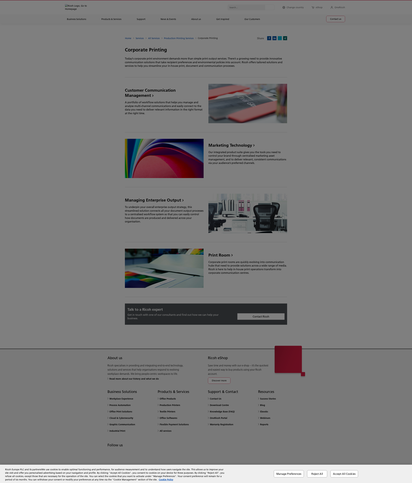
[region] (206, 474)
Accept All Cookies (344, 473)
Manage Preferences (288, 473)
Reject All (317, 473)
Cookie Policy (166, 479)
